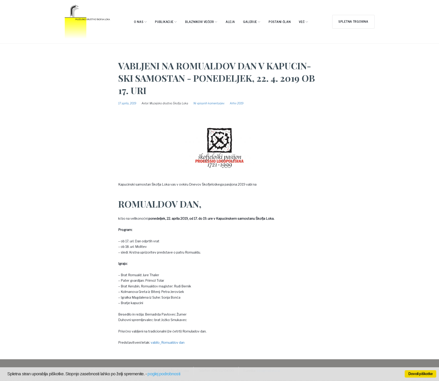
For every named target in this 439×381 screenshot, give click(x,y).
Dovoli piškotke (420, 374)
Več (302, 22)
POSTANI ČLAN (280, 22)
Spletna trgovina (353, 21)
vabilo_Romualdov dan (168, 342)
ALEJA (230, 22)
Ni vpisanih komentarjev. (209, 103)
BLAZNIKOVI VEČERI (199, 22)
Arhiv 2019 (237, 103)
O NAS (139, 22)
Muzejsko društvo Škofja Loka (169, 103)
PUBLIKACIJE (164, 22)
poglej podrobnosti (163, 373)
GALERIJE (250, 22)
